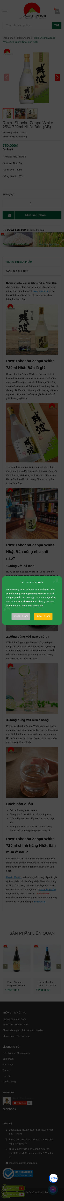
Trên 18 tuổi (43, 616)
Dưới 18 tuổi (21, 616)
